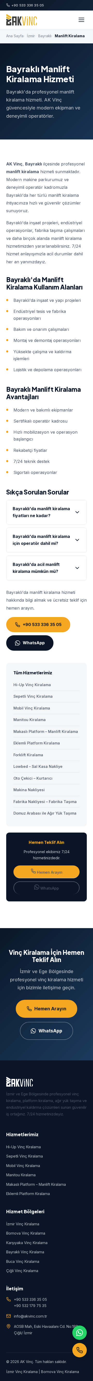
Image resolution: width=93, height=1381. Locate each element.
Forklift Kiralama (28, 755)
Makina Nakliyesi (29, 790)
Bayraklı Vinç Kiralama (25, 1252)
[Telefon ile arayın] (79, 1350)
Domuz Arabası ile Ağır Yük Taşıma (44, 813)
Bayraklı (44, 36)
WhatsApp (34, 642)
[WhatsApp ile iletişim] (79, 1333)
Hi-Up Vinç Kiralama (32, 685)
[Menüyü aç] (81, 19)
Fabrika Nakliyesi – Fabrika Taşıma (45, 801)
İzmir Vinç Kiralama (22, 1224)
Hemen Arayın (49, 872)
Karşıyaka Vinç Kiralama (27, 1242)
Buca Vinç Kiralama (22, 1261)
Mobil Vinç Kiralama (31, 708)
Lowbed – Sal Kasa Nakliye (38, 766)
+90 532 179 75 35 (30, 1305)
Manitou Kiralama (29, 719)
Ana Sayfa (15, 36)
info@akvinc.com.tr (30, 1316)
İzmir (31, 36)
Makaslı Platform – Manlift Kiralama (45, 731)
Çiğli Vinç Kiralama (22, 1270)
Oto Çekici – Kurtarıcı (32, 778)
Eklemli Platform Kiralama (36, 743)
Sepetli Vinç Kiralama (33, 696)
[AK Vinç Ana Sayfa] (21, 19)
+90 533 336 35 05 (27, 5)
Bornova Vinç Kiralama (25, 1233)
